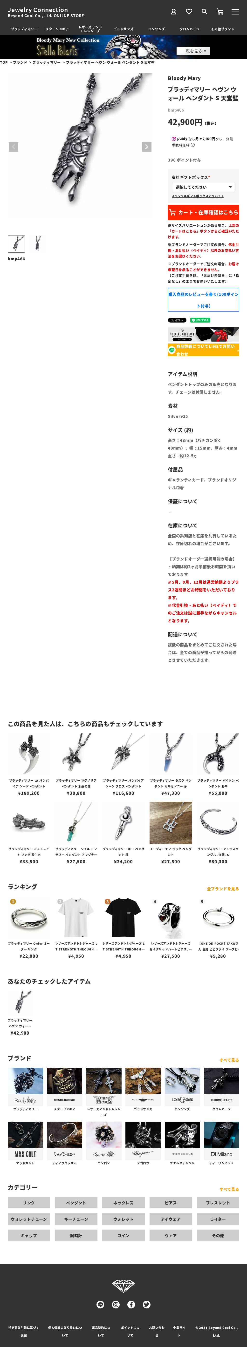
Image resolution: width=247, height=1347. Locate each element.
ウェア (171, 1235)
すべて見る (229, 1060)
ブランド (20, 62)
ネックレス (123, 1203)
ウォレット (123, 1219)
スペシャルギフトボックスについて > (198, 196)
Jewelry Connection (38, 10)
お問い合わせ (157, 1331)
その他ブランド (222, 29)
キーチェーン (76, 1219)
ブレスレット (218, 1203)
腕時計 (76, 1235)
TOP (4, 62)
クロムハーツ (190, 29)
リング (29, 1203)
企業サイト (179, 1331)
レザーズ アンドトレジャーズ (90, 29)
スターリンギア (57, 29)
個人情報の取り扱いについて (65, 1331)
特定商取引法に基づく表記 (23, 1331)
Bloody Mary (184, 77)
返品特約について (101, 1331)
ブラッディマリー (24, 29)
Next (146, 147)
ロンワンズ (156, 29)
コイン (123, 1235)
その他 (218, 1235)
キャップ (29, 1235)
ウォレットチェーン (29, 1219)
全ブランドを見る (223, 888)
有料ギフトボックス (192, 177)
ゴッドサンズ (124, 29)
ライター (218, 1219)
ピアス (171, 1203)
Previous (13, 147)
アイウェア (171, 1219)
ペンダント (76, 1203)
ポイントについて (130, 1331)
